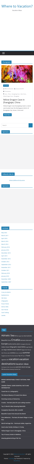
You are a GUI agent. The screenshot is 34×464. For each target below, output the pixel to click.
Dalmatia (22, 340)
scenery (12, 353)
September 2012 (6, 264)
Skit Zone (4, 298)
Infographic (4, 301)
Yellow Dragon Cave (8, 96)
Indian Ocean (5, 347)
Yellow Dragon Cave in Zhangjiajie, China (14, 101)
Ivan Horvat (4, 309)
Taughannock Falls (5, 355)
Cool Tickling (5, 312)
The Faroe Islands (14, 355)
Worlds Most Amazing (9, 369)
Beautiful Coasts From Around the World (13, 414)
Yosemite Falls (17, 369)
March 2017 (4, 235)
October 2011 (5, 270)
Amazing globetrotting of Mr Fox (11, 438)
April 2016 (4, 238)
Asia (25, 336)
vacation (14, 359)
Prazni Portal (5, 304)
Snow (17, 353)
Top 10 (20, 356)
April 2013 (4, 256)
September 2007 (6, 282)
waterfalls (18, 367)
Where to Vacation (9, 88)
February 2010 (5, 273)
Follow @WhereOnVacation (17, 180)
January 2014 (5, 250)
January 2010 (5, 276)
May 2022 (4, 232)
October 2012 (5, 261)
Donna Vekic (5, 307)
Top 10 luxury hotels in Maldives (11, 434)
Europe (4, 343)
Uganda (3, 359)
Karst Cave (23, 94)
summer (26, 352)
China (9, 94)
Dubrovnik (29, 340)
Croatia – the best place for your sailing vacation (15, 402)
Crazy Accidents (6, 292)
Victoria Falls (12, 367)
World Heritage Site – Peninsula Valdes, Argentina (16, 423)
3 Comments (8, 91)
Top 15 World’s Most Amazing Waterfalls (13, 406)
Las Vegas (4, 350)
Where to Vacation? (17, 6)
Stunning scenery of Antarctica (10, 399)
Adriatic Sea (7, 335)
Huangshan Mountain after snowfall (12, 410)
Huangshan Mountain (26, 344)
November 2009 (6, 279)
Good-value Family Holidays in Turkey (12, 427)
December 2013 (6, 253)
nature (19, 350)
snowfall (20, 353)
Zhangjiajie (16, 96)
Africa (16, 336)
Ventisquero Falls (5, 367)
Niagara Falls (24, 349)
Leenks (3, 315)
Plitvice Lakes (7, 353)
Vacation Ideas (22, 364)
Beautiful (4, 340)
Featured (6, 85)
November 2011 (6, 267)
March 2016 (4, 241)
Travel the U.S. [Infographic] (9, 391)
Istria (23, 347)
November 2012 (6, 259)
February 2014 (5, 247)
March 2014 (4, 244)
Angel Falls (20, 336)
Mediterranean (11, 350)
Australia (29, 336)
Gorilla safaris (16, 344)
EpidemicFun (5, 295)
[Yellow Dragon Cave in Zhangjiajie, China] (17, 74)
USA (7, 359)
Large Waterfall (29, 347)
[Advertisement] (17, 33)
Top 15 (24, 355)
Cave (6, 94)
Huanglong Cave (16, 94)
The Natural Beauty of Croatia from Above (14, 395)
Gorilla (10, 344)
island (19, 347)
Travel (28, 356)
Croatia (15, 339)
